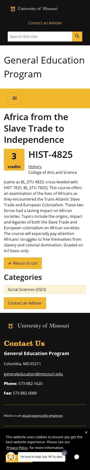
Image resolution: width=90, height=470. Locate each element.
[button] (86, 432)
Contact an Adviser (45, 23)
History (35, 166)
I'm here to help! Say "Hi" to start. (42, 457)
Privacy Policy (17, 447)
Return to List (23, 263)
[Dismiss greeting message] (64, 453)
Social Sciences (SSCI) (27, 289)
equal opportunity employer (42, 415)
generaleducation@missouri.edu (33, 374)
